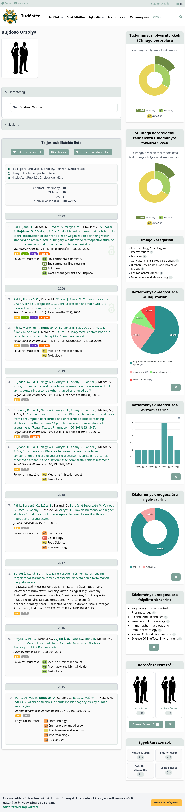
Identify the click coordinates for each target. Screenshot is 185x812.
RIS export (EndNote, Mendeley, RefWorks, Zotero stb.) (48, 169)
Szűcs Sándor (169, 708)
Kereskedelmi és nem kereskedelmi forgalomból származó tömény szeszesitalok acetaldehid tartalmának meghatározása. (61, 578)
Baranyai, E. (67, 328)
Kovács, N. (57, 227)
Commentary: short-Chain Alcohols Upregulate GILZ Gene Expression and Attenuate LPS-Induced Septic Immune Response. (62, 303)
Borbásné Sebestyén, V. (86, 506)
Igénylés (95, 17)
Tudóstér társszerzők (29, 152)
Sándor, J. (41, 231)
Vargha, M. (72, 227)
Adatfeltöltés (75, 17)
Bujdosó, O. (25, 231)
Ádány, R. (20, 332)
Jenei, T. (28, 227)
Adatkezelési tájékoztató (21, 807)
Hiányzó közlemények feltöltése (33, 173)
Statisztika (116, 17)
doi (16, 253)
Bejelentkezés (160, 4)
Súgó (7, 3)
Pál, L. (17, 227)
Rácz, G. (23, 510)
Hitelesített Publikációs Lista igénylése (37, 177)
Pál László (140, 708)
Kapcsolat (23, 3)
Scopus (44, 253)
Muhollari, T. (31, 328)
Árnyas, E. (98, 328)
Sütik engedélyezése (166, 802)
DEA (25, 253)
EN (177, 4)
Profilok (54, 17)
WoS (33, 253)
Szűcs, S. (54, 231)
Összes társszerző (145, 724)
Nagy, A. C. (83, 328)
